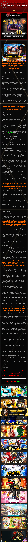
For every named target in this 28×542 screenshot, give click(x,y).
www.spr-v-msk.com (20, 419)
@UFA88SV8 (19, 381)
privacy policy (21, 417)
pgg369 (19, 372)
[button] (14, 10)
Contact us (6, 417)
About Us (13, 417)
